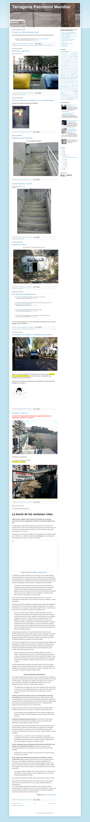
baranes (61, 57)
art (60, 55)
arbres (64, 52)
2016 (63, 154)
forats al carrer (69, 69)
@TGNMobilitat (18, 296)
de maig (64, 161)
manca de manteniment (25, 45)
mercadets (73, 74)
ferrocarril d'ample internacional (73, 68)
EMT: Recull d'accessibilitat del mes (24, 294)
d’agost (64, 159)
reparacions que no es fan (69, 93)
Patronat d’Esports (74, 83)
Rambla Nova (23, 94)
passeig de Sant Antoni (69, 81)
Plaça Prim (36, 45)
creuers (77, 64)
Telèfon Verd (64, 42)
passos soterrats (67, 83)
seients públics (63, 94)
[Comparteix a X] (38, 43)
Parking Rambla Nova (67, 79)
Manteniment (68, 74)
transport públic (69, 98)
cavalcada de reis (67, 63)
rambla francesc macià (69, 91)
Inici (34, 803)
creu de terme (73, 64)
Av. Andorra (64, 55)
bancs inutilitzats (74, 56)
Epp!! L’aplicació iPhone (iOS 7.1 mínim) (69, 36)
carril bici (62, 63)
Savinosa (76, 93)
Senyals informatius (42, 45)
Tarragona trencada (49, 45)
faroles (66, 68)
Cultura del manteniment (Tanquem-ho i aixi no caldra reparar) (33, 100)
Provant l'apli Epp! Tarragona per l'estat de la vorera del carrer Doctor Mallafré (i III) (72, 131)
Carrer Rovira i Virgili (75, 62)
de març (64, 162)
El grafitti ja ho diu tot (19, 244)
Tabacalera (65, 95)
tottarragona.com (63, 98)
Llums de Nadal (70, 73)
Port (61, 90)
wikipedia (53, 794)
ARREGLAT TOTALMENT (68, 54)
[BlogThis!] (37, 43)
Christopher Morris (42, 572)
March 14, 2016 (33, 298)
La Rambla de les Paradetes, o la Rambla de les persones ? (32, 335)
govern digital (68, 70)
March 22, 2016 (33, 311)
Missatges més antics (52, 803)
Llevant (65, 73)
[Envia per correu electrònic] (35, 43)
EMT (65, 66)
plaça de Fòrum (63, 87)
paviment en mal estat (64, 84)
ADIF (70, 51)
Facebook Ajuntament (66, 37)
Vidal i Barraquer (65, 99)
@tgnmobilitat (18, 309)
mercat (77, 74)
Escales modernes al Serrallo (22, 184)
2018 (63, 151)
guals (72, 70)
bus (64, 57)
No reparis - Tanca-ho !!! (20, 413)
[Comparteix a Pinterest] (41, 43)
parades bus (71, 78)
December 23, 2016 (34, 40)
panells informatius (64, 78)
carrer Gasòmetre (63, 62)
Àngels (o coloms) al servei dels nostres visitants (72, 121)
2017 (63, 152)
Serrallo (22, 238)
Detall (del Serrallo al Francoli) (22, 138)
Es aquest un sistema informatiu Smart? (25, 32)
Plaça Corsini (76, 86)
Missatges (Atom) (21, 805)
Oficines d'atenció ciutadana (67, 40)
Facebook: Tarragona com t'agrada (68, 39)
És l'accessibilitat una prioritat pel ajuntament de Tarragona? (68, 114)
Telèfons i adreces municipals (67, 43)
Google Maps (62, 70)
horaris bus (76, 70)
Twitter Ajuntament (65, 44)
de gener (64, 166)
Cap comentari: (30, 43)
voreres (70, 99)
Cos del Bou (68, 64)
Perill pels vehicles (67, 85)
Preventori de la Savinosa (66, 90)
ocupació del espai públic (69, 77)
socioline (48, 794)
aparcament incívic (74, 51)
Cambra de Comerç (69, 57)
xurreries (73, 99)
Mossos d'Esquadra (71, 75)
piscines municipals (70, 86)
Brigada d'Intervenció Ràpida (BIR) (68, 32)
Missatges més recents (16, 803)
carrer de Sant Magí (74, 60)
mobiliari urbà (32, 45)
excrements (62, 68)
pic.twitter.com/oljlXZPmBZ (26, 303)
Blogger (51, 813)
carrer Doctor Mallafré (65, 61)
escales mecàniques (72, 66)
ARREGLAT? (75, 54)
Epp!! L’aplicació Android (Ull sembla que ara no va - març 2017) (69, 34)
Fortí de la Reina (75, 69)
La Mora (62, 73)
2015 (63, 168)
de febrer (64, 164)
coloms (65, 64)
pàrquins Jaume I (63, 80)
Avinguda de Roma (69, 55)
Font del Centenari (63, 69)
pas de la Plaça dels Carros (70, 80)
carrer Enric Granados (74, 61)
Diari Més (62, 66)
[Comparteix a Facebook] (39, 43)
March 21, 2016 (33, 305)
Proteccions (73, 90)
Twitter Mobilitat (64, 46)
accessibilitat (64, 51)
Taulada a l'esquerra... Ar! (72, 139)
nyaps (77, 75)
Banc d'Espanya (67, 56)
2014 (63, 169)
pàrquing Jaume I (75, 79)
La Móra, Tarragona (19, 288)
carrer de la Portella (66, 60)
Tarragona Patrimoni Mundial (41, 6)
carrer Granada (68, 62)
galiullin (44, 794)
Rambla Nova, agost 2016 (21, 51)
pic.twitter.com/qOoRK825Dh (43, 38)
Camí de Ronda (75, 57)
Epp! (67, 66)
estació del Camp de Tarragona (71, 67)
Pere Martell (72, 84)
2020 (63, 149)
